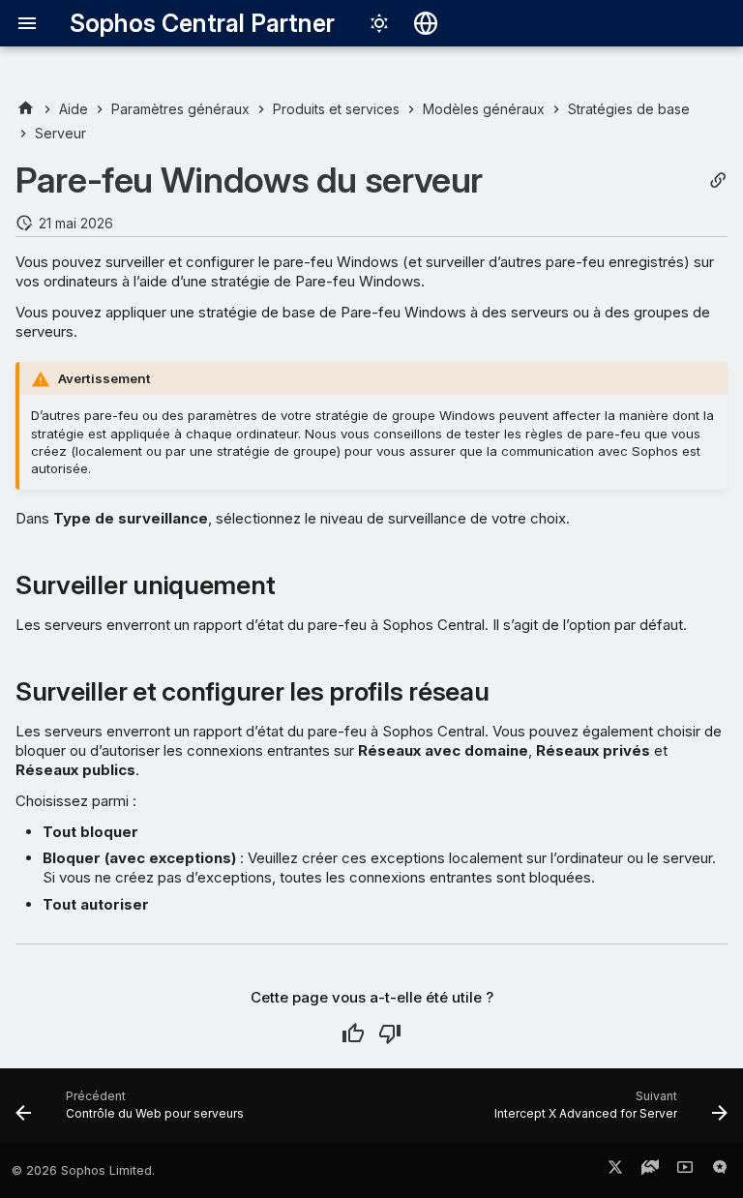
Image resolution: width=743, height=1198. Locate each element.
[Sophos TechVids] (684, 1170)
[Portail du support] (650, 1170)
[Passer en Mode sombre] (379, 23)
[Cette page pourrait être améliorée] (389, 1033)
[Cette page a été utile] (353, 1033)
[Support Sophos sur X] (615, 1170)
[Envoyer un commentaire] (719, 1170)
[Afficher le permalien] (718, 180)
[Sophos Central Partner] (25, 109)
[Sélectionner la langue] (425, 23)
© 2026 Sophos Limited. (83, 1170)
